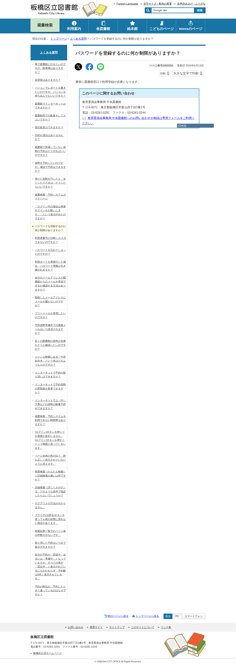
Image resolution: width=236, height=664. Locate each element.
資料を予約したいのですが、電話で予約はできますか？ (50, 166)
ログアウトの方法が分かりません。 (50, 505)
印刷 (162, 73)
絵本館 (132, 29)
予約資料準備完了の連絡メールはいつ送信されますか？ (50, 329)
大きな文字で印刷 (185, 73)
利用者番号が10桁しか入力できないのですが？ (50, 240)
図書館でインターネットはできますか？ (50, 105)
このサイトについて (142, 627)
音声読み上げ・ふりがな (191, 3)
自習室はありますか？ (48, 79)
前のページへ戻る (118, 616)
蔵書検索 (45, 25)
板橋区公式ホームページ (47, 653)
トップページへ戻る (147, 616)
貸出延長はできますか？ (49, 127)
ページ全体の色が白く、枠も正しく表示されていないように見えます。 (50, 459)
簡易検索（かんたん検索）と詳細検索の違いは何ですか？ (50, 475)
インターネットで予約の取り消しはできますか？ (50, 374)
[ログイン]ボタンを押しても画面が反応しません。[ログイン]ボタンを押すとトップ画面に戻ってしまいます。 (50, 439)
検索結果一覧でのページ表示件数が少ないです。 (50, 533)
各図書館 (103, 29)
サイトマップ (117, 627)
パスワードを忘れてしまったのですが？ (50, 252)
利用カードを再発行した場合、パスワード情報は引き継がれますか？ (50, 265)
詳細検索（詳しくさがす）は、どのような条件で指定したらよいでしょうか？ (50, 491)
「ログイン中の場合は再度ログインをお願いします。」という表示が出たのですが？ (50, 212)
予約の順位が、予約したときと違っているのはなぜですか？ (50, 590)
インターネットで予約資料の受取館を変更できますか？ (50, 388)
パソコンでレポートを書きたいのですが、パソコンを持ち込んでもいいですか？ (50, 91)
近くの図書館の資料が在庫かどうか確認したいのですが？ (50, 344)
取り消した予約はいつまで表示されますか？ (50, 544)
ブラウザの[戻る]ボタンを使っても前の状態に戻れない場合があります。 (50, 519)
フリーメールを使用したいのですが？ (50, 315)
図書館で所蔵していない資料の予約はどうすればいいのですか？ (50, 151)
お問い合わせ (75, 627)
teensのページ (190, 29)
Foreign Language (127, 3)
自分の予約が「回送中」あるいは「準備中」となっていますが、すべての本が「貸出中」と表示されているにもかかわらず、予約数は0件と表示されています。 (50, 566)
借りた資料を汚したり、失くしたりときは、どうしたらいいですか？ (50, 182)
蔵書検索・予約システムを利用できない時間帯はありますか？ (50, 420)
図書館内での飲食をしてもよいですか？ (50, 117)
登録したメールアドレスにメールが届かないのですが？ (50, 301)
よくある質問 (78, 38)
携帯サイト (96, 627)
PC (177, 616)
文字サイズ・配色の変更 (157, 3)
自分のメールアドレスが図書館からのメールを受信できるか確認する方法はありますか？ (50, 283)
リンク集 (166, 627)
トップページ (58, 38)
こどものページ (161, 29)
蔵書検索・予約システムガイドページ (50, 196)
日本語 (182, 125)
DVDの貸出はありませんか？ (49, 137)
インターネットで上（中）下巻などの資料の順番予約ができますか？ (50, 404)
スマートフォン (194, 616)
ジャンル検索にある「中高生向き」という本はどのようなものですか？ (50, 360)
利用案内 (74, 29)
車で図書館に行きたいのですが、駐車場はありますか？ (50, 68)
